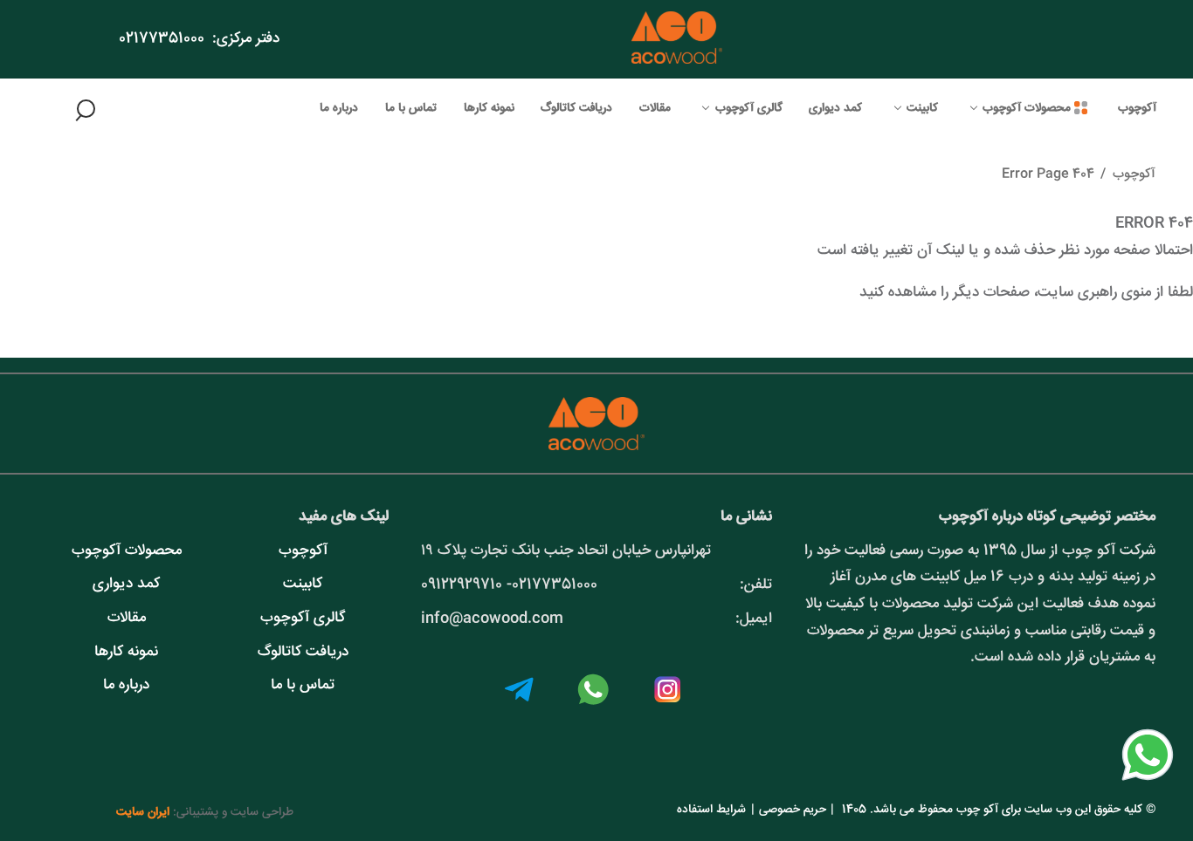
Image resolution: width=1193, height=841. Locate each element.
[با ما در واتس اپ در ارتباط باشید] (1147, 782)
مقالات (126, 618)
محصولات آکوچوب (127, 551)
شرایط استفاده (711, 809)
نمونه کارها (126, 652)
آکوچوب (1134, 174)
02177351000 (161, 39)
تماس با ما (302, 685)
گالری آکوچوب (303, 618)
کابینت (302, 584)
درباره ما (126, 685)
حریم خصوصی (792, 809)
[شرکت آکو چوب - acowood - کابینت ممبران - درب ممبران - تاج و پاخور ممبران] (676, 39)
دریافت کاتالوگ (303, 652)
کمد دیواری (126, 584)
